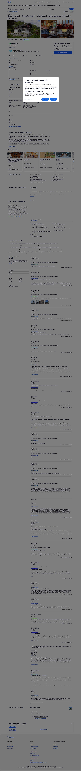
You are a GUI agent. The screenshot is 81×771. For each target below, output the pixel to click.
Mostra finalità (28, 99)
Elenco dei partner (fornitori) (29, 95)
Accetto (53, 99)
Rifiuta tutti (45, 99)
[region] (41, 89)
